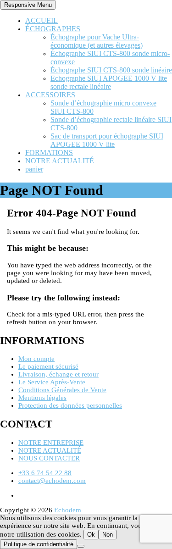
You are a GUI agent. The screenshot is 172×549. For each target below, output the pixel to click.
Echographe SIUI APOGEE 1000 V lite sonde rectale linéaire (108, 82)
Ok (91, 534)
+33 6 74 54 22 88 (45, 473)
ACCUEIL (41, 20)
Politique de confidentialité (38, 544)
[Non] (80, 546)
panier (34, 169)
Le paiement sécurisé (48, 366)
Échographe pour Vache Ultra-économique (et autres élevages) (96, 41)
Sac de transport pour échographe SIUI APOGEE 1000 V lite (106, 140)
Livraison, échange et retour (58, 374)
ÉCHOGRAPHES (52, 29)
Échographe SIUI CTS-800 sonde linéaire (111, 70)
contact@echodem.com (52, 480)
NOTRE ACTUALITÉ (59, 161)
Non (107, 534)
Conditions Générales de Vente (62, 390)
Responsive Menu (28, 4)
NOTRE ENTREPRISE (50, 442)
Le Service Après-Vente (51, 382)
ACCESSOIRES (50, 95)
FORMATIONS (49, 152)
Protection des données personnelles (70, 405)
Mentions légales (42, 397)
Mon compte (36, 358)
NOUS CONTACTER (49, 458)
